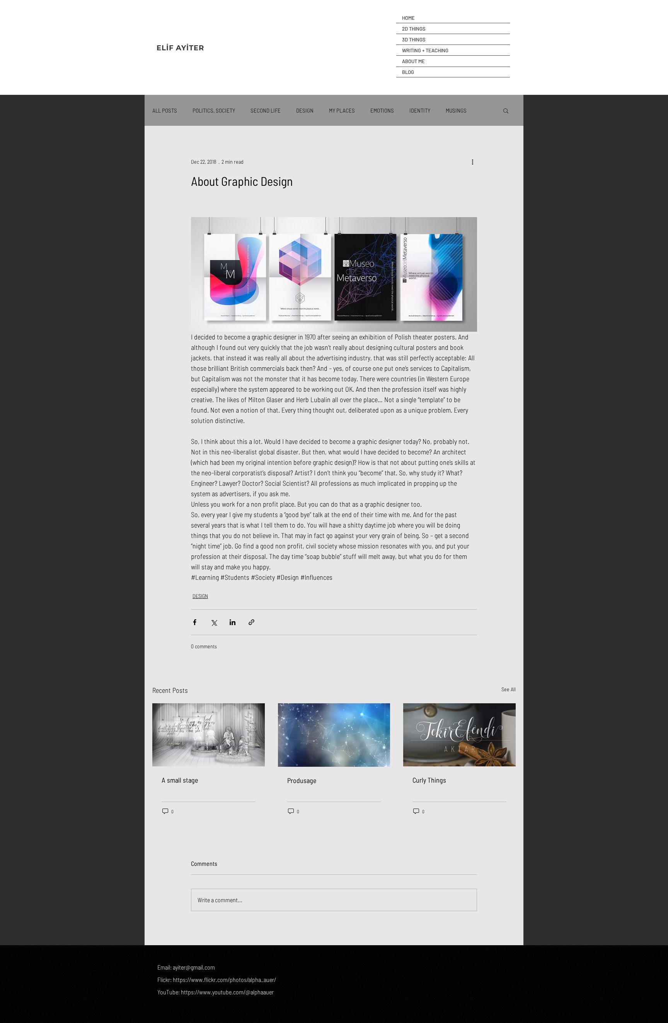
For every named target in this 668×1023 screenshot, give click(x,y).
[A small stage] (208, 734)
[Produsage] (334, 735)
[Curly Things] (459, 734)
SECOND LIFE (265, 110)
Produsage (301, 780)
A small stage (180, 780)
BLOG (408, 72)
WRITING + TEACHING (425, 50)
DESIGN (305, 110)
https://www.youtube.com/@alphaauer (227, 992)
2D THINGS (414, 29)
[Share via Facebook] (194, 622)
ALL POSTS (164, 110)
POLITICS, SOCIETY (214, 110)
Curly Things (429, 780)
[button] (506, 110)
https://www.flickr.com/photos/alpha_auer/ (224, 979)
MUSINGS (456, 110)
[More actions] (472, 161)
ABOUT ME (413, 61)
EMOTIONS (382, 110)
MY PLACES (342, 110)
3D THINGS (414, 39)
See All (508, 689)
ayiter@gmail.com (194, 967)
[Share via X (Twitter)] (213, 622)
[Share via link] (251, 622)
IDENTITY (419, 110)
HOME (408, 18)
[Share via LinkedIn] (232, 622)
